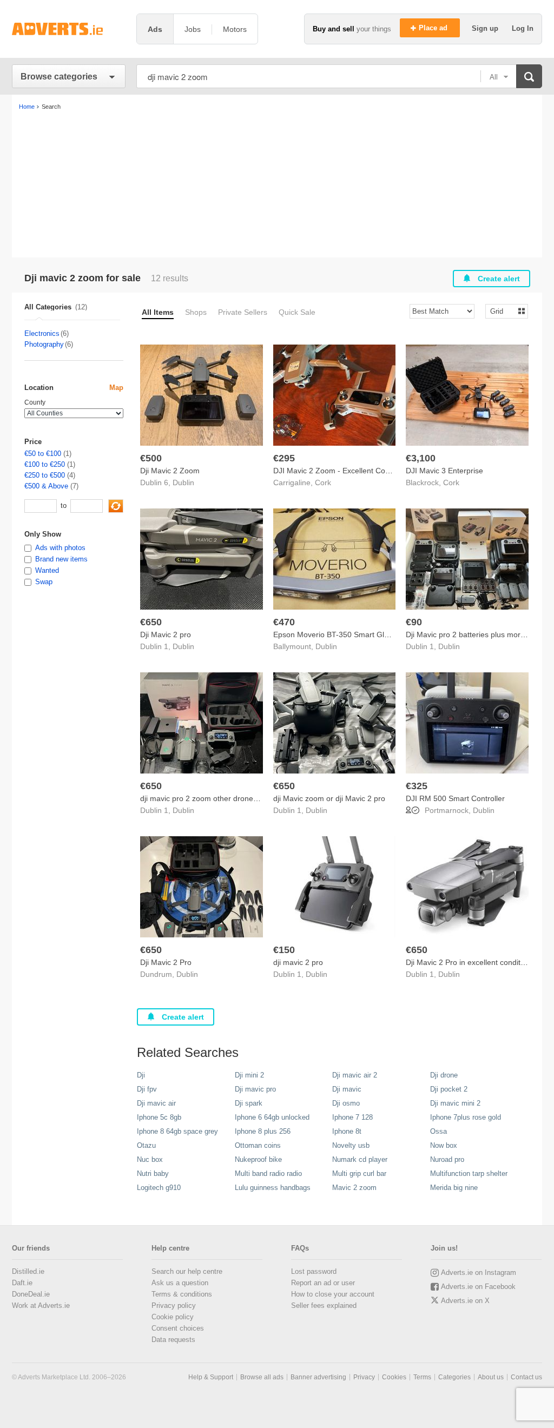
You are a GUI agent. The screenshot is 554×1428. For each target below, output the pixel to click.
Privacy (364, 1377)
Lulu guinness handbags (273, 1188)
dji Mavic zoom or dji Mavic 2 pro (329, 798)
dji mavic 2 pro (298, 962)
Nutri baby (153, 1173)
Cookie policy (172, 1317)
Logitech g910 (159, 1188)
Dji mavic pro (255, 1089)
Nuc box (150, 1159)
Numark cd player (359, 1159)
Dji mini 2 (249, 1075)
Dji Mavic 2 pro (165, 634)
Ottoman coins (258, 1145)
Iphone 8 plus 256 (263, 1131)
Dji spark (248, 1103)
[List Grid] (502, 311)
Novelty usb (351, 1145)
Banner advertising (318, 1377)
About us (491, 1377)
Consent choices (177, 1328)
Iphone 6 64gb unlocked (272, 1117)
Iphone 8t (346, 1131)
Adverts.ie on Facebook (478, 1286)
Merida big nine (454, 1188)
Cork (323, 482)
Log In (522, 28)
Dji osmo (346, 1103)
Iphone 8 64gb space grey (177, 1131)
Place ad (434, 28)
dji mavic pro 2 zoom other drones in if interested (223, 798)
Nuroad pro (447, 1159)
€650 (151, 622)
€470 (284, 622)
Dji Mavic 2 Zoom (170, 470)
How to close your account (332, 1294)
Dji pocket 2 (448, 1089)
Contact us (526, 1377)
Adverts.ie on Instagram (478, 1272)
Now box (443, 1145)
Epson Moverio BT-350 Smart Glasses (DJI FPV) (356, 634)
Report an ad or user (323, 1283)
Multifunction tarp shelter (468, 1173)
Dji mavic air (156, 1103)
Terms (422, 1377)
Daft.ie (22, 1283)
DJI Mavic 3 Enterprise (444, 470)
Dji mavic (346, 1089)
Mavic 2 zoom (354, 1188)
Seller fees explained (324, 1305)
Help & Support (210, 1377)
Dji (141, 1075)
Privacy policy (173, 1305)
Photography (44, 344)
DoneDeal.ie (31, 1294)
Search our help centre (186, 1271)
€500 (151, 458)
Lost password (314, 1271)
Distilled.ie (28, 1271)
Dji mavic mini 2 (455, 1103)
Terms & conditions (181, 1294)
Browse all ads (261, 1377)
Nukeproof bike (258, 1159)
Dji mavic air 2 (354, 1075)
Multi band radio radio (268, 1173)
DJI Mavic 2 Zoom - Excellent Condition (340, 470)
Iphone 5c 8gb (159, 1117)
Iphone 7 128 (352, 1117)
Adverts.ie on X (465, 1301)
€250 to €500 (44, 475)
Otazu (146, 1145)
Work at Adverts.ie (41, 1305)
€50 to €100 (42, 453)
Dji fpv (147, 1089)
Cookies (394, 1377)
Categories (454, 1377)
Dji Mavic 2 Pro (166, 962)
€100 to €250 (44, 464)
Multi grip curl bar (359, 1173)
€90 (414, 622)
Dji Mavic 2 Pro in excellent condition (468, 962)
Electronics (42, 333)
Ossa (438, 1131)
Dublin (183, 482)
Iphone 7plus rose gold (465, 1117)
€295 (284, 458)
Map (116, 387)
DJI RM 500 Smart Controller (455, 798)
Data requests (173, 1340)
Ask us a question (179, 1283)
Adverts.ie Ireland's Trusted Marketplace (69, 29)
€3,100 (421, 458)
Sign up (486, 28)
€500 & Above (46, 486)
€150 (284, 949)
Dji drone (444, 1075)
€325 (416, 786)
